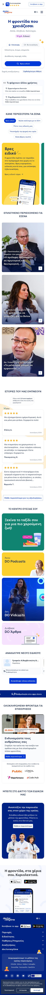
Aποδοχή (36, 990)
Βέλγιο (19, 964)
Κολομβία (32, 964)
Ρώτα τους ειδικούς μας (23, 126)
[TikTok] (29, 976)
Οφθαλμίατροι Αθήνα (32, 71)
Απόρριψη (23, 990)
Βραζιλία (31, 967)
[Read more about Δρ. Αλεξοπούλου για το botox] (40, 320)
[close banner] (3, 4)
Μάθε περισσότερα (33, 91)
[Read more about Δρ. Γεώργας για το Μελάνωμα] (40, 373)
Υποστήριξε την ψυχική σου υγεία (23, 131)
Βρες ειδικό (10, 121)
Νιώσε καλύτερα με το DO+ (29, 121)
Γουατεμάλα (23, 967)
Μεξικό (25, 964)
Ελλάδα (13, 964)
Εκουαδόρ (14, 967)
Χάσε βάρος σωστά (23, 137)
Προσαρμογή (9, 990)
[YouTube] (23, 976)
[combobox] (23, 50)
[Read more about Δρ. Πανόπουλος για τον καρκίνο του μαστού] (40, 268)
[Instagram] (12, 976)
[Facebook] (6, 976)
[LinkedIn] (18, 976)
